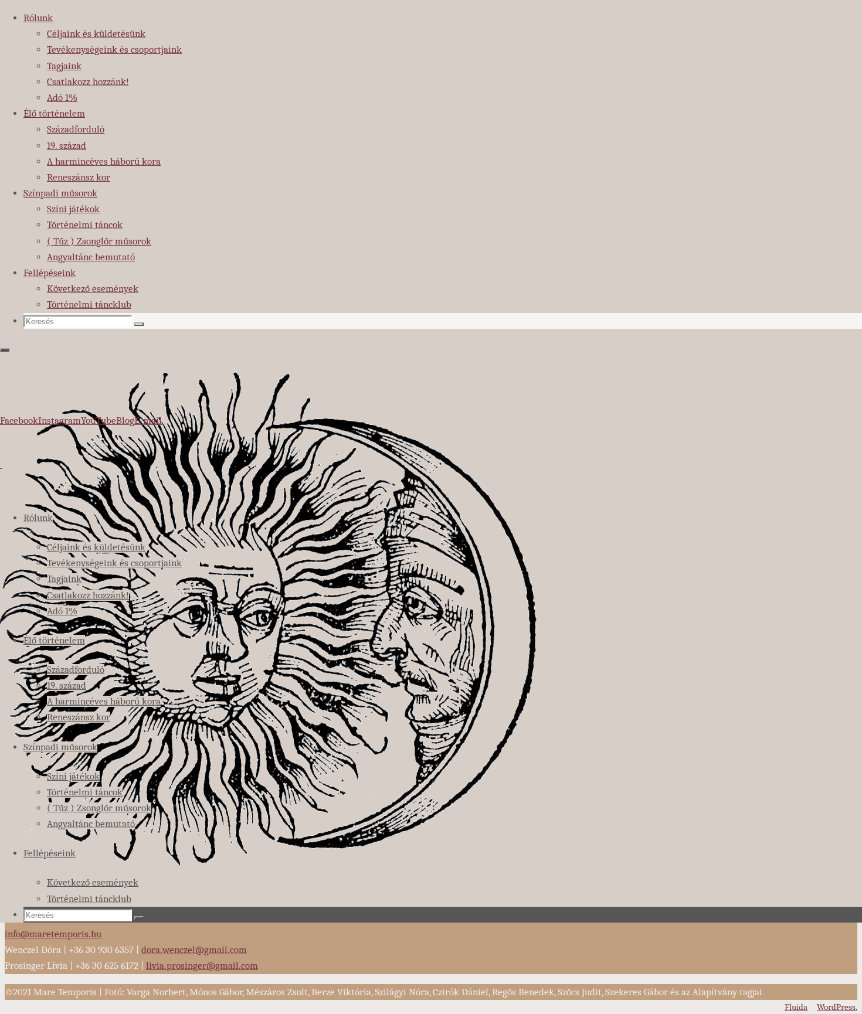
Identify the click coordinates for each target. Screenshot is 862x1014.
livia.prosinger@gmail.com (202, 965)
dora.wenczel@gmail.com (194, 949)
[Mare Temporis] (270, 914)
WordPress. (837, 1007)
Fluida (796, 1007)
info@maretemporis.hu (53, 934)
